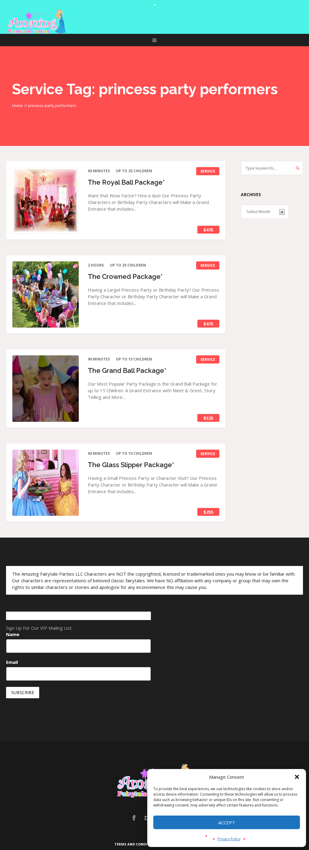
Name (12, 634)
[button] (297, 777)
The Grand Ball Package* (127, 370)
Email (12, 662)
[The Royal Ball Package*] (45, 200)
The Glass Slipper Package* (131, 465)
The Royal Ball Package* (126, 182)
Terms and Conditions (136, 844)
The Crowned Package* (125, 276)
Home (17, 105)
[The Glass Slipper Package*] (45, 483)
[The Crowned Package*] (45, 294)
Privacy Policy (229, 839)
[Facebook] (134, 818)
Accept (226, 822)
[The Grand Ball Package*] (45, 388)
